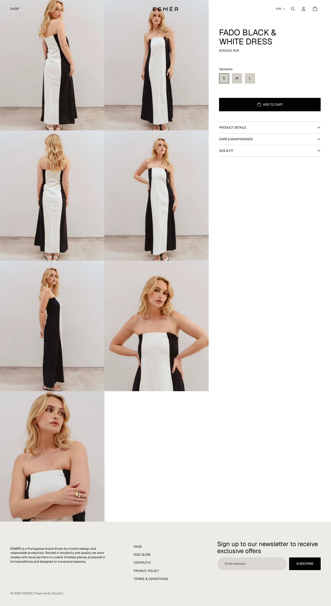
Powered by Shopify (48, 593)
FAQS (138, 547)
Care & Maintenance (236, 139)
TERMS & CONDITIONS (151, 579)
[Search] (292, 8)
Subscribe (304, 564)
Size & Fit (226, 151)
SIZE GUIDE (142, 555)
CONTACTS (142, 563)
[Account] (303, 8)
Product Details (232, 127)
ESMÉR (27, 593)
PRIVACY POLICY (146, 571)
